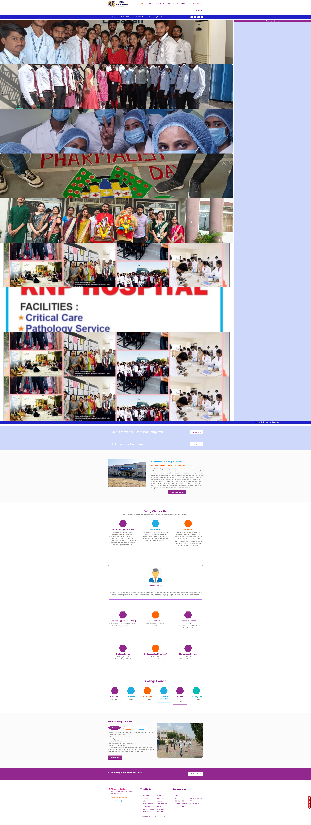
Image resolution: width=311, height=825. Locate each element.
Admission (181, 3)
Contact (199, 11)
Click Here (197, 432)
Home (141, 3)
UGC (191, 795)
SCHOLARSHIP (180, 801)
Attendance (160, 801)
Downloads (160, 798)
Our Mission (188, 529)
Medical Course (155, 621)
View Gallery (196, 773)
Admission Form (162, 803)
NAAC (177, 795)
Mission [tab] (114, 728)
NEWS (199, 3)
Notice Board (180, 698)
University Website (196, 798)
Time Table (114, 697)
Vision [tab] (128, 728)
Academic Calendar (163, 698)
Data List (160, 812)
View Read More (177, 492)
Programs (191, 3)
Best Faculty (155, 529)
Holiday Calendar (147, 803)
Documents (145, 812)
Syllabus (131, 697)
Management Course (188, 654)
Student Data (146, 806)
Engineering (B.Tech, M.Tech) (123, 621)
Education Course (188, 621)
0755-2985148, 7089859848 (119, 797)
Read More (115, 757)
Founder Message (155, 586)
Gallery (144, 801)
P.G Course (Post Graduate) (155, 654)
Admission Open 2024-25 (123, 529)
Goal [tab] (141, 728)
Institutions (160, 3)
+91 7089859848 (140, 17)
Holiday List (196, 697)
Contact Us (160, 806)
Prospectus (147, 697)
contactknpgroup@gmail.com (156, 17)
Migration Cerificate (181, 803)
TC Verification (194, 803)
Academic (149, 3)
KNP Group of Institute (152, 816)
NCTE (177, 798)
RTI (191, 801)
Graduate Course (123, 654)
